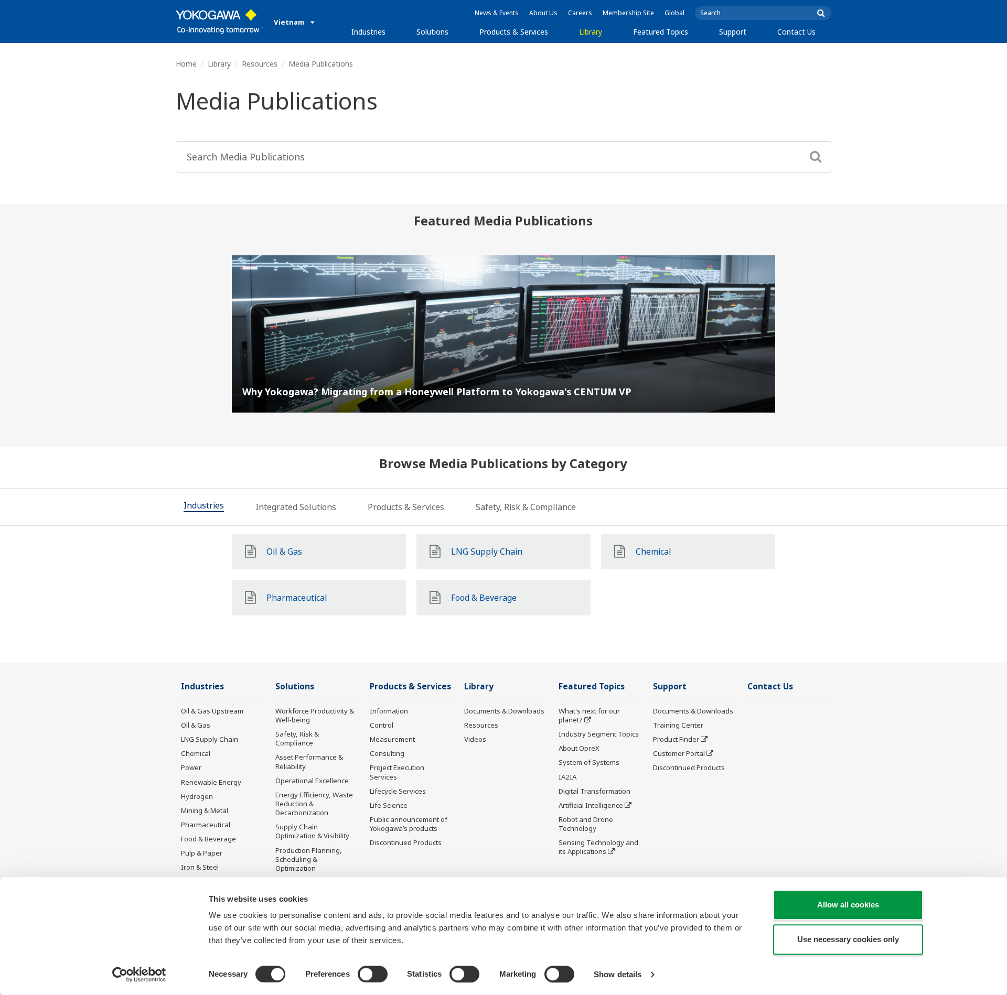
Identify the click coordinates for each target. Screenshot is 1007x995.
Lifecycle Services (398, 791)
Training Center (678, 725)
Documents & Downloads (504, 711)
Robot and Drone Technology (586, 824)
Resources (259, 64)
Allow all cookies (848, 904)
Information (389, 711)
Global (674, 12)
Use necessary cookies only (848, 939)
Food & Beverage (208, 838)
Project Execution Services (397, 772)
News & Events (497, 12)
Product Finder (676, 739)
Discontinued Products (406, 842)
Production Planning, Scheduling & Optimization (308, 859)
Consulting (387, 753)
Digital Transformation (594, 791)
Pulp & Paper (201, 853)
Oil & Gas (195, 725)
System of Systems (589, 762)
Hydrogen (197, 796)
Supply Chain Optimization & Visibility (312, 831)
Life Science (389, 805)
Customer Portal (679, 753)
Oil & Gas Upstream (212, 711)
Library (590, 32)
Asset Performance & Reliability (309, 761)
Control (381, 725)
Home (186, 64)
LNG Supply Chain (209, 739)
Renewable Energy (211, 782)
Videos (475, 739)
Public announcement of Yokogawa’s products (408, 824)
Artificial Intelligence (591, 805)
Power (191, 767)
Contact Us (796, 32)
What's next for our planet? (589, 715)
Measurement (392, 739)
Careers (580, 12)
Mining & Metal (204, 810)
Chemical (195, 753)
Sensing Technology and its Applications (598, 847)
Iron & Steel (200, 867)
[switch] (373, 974)
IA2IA (567, 777)
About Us (543, 12)
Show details (617, 974)
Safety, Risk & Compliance (297, 738)
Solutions (432, 32)
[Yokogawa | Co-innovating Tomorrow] (219, 21)
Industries (368, 32)
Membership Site (628, 12)
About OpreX (579, 748)
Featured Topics (660, 32)
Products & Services (513, 32)
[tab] (204, 507)
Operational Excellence (312, 780)
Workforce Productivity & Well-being (314, 715)
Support (732, 32)
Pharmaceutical (205, 824)
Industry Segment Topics (599, 734)
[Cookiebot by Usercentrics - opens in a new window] (139, 974)
